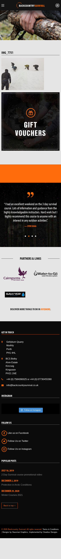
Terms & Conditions (51, 529)
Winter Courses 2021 (12, 495)
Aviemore (45, 309)
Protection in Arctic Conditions (16, 485)
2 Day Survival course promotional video (21, 474)
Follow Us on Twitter (17, 441)
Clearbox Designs (50, 532)
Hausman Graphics (20, 532)
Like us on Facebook (18, 433)
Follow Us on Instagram (19, 449)
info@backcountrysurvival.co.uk (22, 385)
